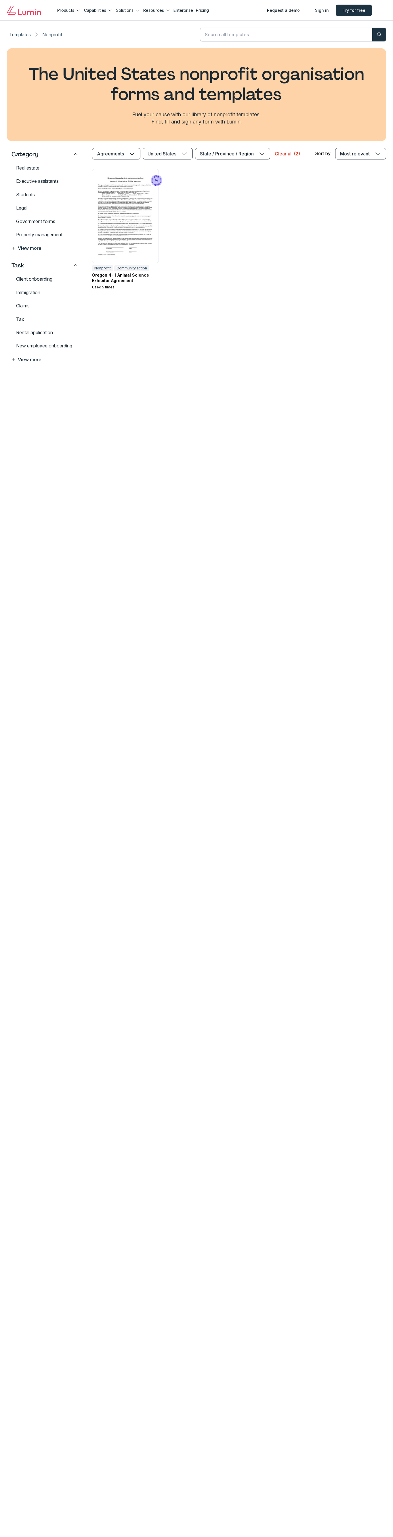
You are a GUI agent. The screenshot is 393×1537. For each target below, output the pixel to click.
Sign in (322, 10)
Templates (20, 34)
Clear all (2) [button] (287, 153)
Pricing (202, 10)
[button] (45, 248)
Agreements (110, 154)
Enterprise (183, 10)
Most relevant (355, 154)
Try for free (354, 10)
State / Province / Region (227, 154)
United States (162, 154)
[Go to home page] (24, 10)
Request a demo (283, 10)
